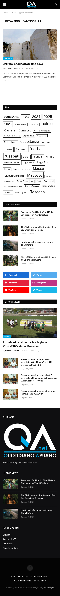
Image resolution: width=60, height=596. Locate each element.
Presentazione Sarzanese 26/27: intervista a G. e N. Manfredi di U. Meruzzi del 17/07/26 (36, 362)
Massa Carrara (14, 175)
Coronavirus (41, 136)
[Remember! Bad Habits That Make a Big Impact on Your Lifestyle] (10, 215)
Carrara (10, 130)
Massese (34, 175)
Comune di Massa (12, 136)
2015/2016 (11, 117)
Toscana (37, 192)
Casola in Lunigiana (42, 131)
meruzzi (49, 176)
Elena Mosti (46, 142)
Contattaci (8, 544)
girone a (26, 157)
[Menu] (4, 4)
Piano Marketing (10, 548)
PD (32, 181)
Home (12, 577)
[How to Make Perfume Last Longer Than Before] (10, 245)
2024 (36, 117)
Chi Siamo (7, 535)
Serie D (8, 192)
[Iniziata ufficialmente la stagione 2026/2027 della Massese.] (30, 323)
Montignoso (9, 181)
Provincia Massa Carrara (13, 186)
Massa (38, 168)
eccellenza (29, 141)
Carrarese (25, 130)
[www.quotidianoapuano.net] (31, 4)
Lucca (16, 169)
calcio (47, 123)
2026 (8, 124)
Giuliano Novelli (11, 162)
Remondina (48, 186)
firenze (8, 149)
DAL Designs (49, 588)
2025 (48, 117)
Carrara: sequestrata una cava (23, 64)
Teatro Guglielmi (21, 193)
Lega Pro (42, 162)
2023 (25, 116)
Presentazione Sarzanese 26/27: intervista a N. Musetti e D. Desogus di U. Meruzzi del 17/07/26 (39, 378)
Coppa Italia (28, 136)
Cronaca (8, 58)
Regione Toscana (32, 186)
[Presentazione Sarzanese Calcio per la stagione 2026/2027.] (10, 394)
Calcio (7, 337)
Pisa (38, 181)
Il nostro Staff (9, 539)
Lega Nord (28, 162)
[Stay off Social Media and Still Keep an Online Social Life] (10, 260)
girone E (50, 156)
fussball (11, 156)
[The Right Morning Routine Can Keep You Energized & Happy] (10, 230)
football (36, 148)
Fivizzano (20, 149)
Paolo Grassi (22, 181)
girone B (38, 156)
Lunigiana (26, 169)
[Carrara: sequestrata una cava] (30, 44)
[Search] (55, 4)
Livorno (7, 169)
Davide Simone (10, 142)
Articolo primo (20, 124)
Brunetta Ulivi (34, 124)
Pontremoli (49, 181)
